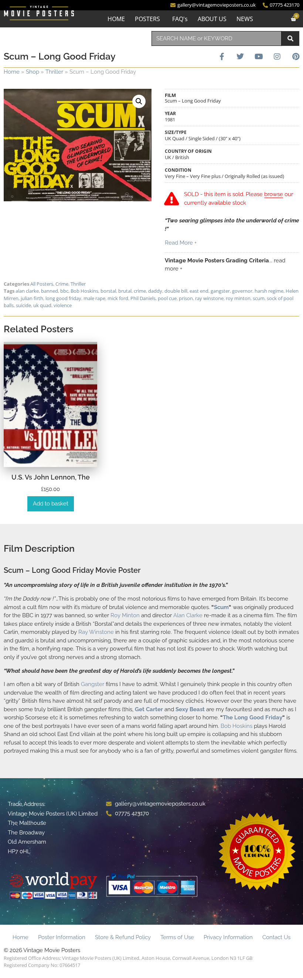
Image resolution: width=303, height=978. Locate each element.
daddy (155, 291)
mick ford (118, 298)
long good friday (63, 298)
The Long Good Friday (252, 717)
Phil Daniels (143, 298)
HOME (116, 19)
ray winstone (209, 298)
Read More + (181, 242)
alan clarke (27, 291)
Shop (32, 71)
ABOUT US (212, 19)
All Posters (41, 283)
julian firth (32, 298)
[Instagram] (277, 56)
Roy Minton (125, 615)
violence (63, 305)
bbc (64, 291)
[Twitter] (240, 56)
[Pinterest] (295, 56)
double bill (175, 291)
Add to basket (50, 503)
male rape (94, 298)
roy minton (238, 298)
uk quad (42, 305)
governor (242, 291)
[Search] (290, 38)
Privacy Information (228, 937)
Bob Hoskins (84, 291)
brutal (125, 291)
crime (140, 291)
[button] (139, 101)
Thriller (54, 71)
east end (199, 291)
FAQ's (180, 19)
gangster (220, 291)
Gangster (92, 684)
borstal (108, 291)
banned (49, 291)
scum (259, 298)
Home (12, 71)
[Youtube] (258, 56)
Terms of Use (177, 937)
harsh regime (269, 291)
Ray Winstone (96, 632)
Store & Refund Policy (123, 937)
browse (273, 194)
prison (186, 298)
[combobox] (217, 38)
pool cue (167, 298)
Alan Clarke (187, 615)
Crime (61, 283)
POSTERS (147, 19)
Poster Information (61, 937)
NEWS (244, 19)
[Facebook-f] (221, 56)
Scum (221, 607)
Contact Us (276, 937)
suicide (23, 305)
